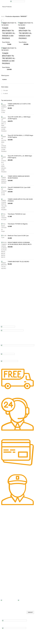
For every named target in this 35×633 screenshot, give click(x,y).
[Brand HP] (12, 336)
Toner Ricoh (4, 531)
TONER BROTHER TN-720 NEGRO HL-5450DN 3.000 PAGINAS (8, 33)
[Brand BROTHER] (9, 363)
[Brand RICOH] (8, 327)
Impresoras (4, 557)
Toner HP (3, 523)
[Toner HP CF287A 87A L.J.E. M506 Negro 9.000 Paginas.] (4, 164)
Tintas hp (3, 538)
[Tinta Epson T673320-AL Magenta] (4, 227)
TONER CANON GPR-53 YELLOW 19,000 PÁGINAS (20, 200)
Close (4, 23)
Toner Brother (6, 42)
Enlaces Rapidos (6, 514)
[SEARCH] (32, 6)
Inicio (2, 16)
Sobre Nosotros (6, 575)
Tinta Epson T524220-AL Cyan (17, 214)
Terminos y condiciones (7, 584)
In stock (5, 93)
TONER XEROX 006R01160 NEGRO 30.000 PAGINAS (19, 177)
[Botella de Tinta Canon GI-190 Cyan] (4, 237)
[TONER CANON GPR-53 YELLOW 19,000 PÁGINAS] (4, 204)
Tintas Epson (4, 541)
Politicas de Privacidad (6, 578)
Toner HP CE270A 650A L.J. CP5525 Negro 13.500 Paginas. (20, 136)
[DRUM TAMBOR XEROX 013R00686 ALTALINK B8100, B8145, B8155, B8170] (4, 250)
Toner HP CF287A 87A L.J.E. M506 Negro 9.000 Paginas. (20, 156)
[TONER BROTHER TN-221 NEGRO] (4, 265)
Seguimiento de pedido (7, 592)
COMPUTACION (5, 554)
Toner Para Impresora (6, 517)
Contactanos (4, 587)
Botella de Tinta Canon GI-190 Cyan (18, 235)
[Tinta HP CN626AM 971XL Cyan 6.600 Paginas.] (4, 191)
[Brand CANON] (8, 356)
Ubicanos (3, 589)
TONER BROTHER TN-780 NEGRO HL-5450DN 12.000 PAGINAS (8, 58)
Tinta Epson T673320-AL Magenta (18, 224)
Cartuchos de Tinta (6, 563)
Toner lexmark (4, 528)
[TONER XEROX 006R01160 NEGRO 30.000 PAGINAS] (4, 179)
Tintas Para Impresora (8, 536)
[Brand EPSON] (17, 348)
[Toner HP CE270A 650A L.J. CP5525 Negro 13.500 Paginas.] (4, 143)
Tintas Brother (4, 544)
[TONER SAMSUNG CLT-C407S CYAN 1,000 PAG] (4, 108)
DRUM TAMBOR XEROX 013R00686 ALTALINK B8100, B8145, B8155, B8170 (19, 243)
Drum (2, 568)
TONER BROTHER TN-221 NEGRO (18, 261)
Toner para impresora (6, 560)
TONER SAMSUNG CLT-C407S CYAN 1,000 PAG (19, 104)
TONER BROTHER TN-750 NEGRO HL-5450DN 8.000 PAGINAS (25, 33)
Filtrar (4, 79)
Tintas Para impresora (6, 565)
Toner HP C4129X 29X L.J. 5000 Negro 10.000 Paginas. (19, 117)
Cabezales (3, 571)
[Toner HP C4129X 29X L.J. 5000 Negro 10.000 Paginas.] (4, 124)
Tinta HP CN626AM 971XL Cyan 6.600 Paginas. (19, 188)
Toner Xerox (4, 526)
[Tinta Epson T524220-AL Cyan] (4, 217)
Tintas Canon (4, 547)
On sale (5, 90)
